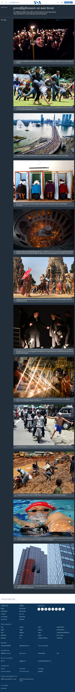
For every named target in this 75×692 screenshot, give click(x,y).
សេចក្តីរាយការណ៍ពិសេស (43, 638)
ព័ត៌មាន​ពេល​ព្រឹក (22, 608)
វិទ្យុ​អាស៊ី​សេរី (40, 671)
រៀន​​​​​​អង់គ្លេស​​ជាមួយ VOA (24, 645)
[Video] (62, 2)
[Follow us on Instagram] (49, 609)
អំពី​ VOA (3, 661)
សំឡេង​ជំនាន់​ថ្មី (22, 616)
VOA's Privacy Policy (24, 671)
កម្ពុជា (2, 627)
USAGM (3, 668)
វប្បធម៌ (39, 632)
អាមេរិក (2, 632)
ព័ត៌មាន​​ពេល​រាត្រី (22, 611)
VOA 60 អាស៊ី (4, 619)
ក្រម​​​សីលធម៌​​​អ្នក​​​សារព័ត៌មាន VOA (44, 661)
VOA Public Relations (6, 671)
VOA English (22, 668)
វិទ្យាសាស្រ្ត (40, 629)
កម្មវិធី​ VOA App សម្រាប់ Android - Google (26, 680)
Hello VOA (21, 614)
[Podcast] (59, 609)
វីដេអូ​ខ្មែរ (2, 608)
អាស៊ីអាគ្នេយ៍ (3, 638)
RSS (58, 653)
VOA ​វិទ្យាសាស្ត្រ (4, 616)
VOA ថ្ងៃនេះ (3, 614)
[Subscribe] (63, 609)
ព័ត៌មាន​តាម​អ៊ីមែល (41, 653)
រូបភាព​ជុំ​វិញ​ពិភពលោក (14, 2)
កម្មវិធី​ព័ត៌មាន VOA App (6, 653)
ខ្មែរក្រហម (40, 635)
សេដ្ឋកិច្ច (21, 629)
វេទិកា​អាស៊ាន (21, 619)
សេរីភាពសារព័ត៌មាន (60, 629)
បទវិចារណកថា (59, 638)
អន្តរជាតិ (2, 629)
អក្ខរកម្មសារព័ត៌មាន (60, 627)
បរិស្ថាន (39, 627)
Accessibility (41, 668)
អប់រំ (20, 638)
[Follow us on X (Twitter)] (42, 609)
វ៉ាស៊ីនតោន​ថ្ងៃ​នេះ (4, 611)
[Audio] (58, 2)
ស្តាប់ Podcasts (22, 653)
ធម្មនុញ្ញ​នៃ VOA (22, 661)
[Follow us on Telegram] (52, 609)
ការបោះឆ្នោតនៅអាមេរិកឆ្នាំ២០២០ (63, 632)
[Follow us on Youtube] (45, 609)
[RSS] (56, 609)
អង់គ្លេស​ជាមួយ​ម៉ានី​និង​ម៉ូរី (6, 645)
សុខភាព (21, 635)
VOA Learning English (43, 645)
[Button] (4, 20)
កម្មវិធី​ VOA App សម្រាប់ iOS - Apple (8, 679)
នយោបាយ (21, 627)
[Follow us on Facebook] (39, 609)
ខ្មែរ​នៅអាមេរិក (3, 635)
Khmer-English (60, 635)
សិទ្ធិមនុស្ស (21, 632)
